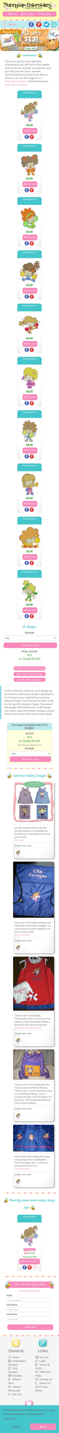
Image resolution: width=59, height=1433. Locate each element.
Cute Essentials (22, 934)
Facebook (27, 137)
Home (16, 1357)
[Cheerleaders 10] (29, 591)
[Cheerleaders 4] (29, 271)
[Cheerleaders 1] (29, 111)
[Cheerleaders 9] (29, 537)
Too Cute (19, 840)
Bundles (17, 1376)
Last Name (12, 1314)
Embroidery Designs (17, 1363)
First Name (12, 1304)
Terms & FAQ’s (42, 1366)
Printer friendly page (30, 674)
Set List (16, 1394)
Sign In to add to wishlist (31, 668)
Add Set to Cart (29, 1261)
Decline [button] (16, 1426)
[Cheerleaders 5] (29, 324)
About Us (45, 1383)
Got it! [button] (43, 1426)
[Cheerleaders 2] (29, 165)
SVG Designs (13, 1370)
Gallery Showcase (14, 1388)
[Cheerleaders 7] (29, 431)
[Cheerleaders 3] (29, 218)
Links (42, 1361)
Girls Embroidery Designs (24, 79)
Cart (14, 14)
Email (9, 1295)
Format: (29, 632)
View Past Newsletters (29, 1290)
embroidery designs (16, 84)
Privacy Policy (41, 1388)
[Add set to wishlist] (34, 1268)
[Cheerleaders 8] (29, 484)
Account (28, 14)
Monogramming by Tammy (28, 1027)
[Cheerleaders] (18, 853)
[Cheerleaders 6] (29, 378)
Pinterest (32, 137)
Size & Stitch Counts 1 (29, 679)
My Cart (44, 1357)
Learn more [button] (10, 1418)
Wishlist (46, 14)
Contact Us (45, 1379)
